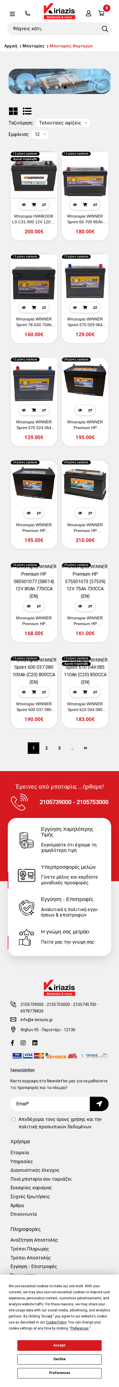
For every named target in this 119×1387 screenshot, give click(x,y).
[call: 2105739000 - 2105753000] (28, 14)
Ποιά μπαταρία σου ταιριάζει (41, 1179)
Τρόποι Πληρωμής (29, 1249)
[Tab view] (13, 111)
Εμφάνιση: (18, 134)
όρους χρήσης (71, 1119)
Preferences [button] (79, 1328)
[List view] (27, 111)
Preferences (59, 1373)
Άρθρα (17, 1205)
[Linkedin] (35, 1043)
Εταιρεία (19, 1152)
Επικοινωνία (23, 1214)
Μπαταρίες (33, 46)
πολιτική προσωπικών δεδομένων (55, 1126)
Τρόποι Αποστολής (30, 1258)
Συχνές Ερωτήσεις (30, 1196)
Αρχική (10, 46)
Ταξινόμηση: (20, 123)
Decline (59, 1359)
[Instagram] (23, 1043)
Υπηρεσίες (21, 1161)
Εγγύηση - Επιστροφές (33, 1266)
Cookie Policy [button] (56, 1322)
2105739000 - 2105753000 (45, 1004)
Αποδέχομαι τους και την (60, 1123)
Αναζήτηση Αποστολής (34, 1240)
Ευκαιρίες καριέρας (31, 1187)
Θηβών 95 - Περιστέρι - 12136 (48, 1029)
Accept (59, 1345)
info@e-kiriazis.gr (37, 1019)
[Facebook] (12, 1043)
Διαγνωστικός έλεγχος (35, 1170)
